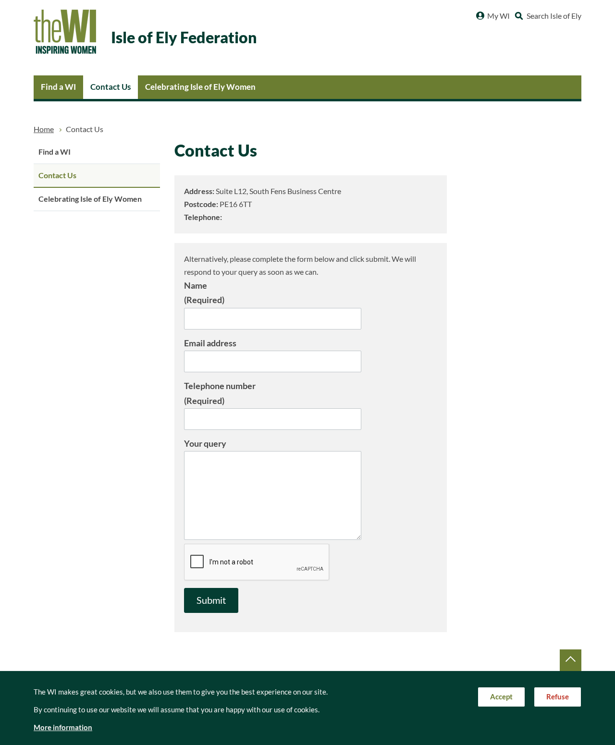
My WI (498, 16)
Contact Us (110, 86)
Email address (210, 343)
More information (63, 727)
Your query (205, 444)
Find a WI (58, 86)
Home (44, 129)
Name (204, 293)
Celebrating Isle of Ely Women (200, 86)
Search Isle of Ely (554, 16)
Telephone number (220, 393)
